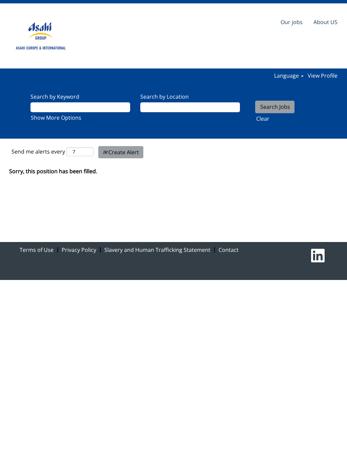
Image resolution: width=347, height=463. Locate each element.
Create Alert (123, 152)
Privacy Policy (79, 250)
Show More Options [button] (56, 117)
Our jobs (292, 22)
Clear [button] (262, 118)
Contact (229, 250)
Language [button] (287, 76)
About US (325, 22)
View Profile (323, 76)
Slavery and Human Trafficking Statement (157, 250)
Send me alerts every (38, 151)
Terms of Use (37, 250)
